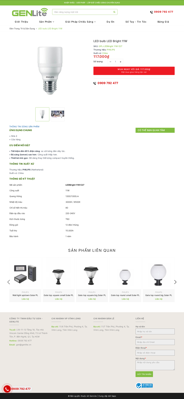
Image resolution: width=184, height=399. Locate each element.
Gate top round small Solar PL (125, 295)
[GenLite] (30, 12)
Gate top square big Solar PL (92, 295)
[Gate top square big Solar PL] (92, 273)
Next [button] (175, 282)
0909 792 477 (107, 83)
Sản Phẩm (46, 21)
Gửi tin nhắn (144, 374)
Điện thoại (141, 348)
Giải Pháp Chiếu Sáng (79, 21)
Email (139, 337)
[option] (50, 70)
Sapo (114, 396)
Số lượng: (98, 61)
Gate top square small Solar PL (58, 295)
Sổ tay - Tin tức (135, 21)
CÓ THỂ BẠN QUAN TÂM (151, 130)
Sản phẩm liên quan (92, 250)
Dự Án (111, 21)
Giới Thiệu (21, 21)
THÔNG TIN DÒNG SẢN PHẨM (24, 126)
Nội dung (141, 358)
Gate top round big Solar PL (158, 295)
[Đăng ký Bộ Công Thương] (144, 385)
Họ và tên (140, 326)
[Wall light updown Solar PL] (25, 273)
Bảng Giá (163, 21)
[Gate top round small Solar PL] (125, 273)
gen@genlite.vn (23, 344)
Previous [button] (8, 282)
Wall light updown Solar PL (25, 295)
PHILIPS (25, 292)
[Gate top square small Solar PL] (58, 273)
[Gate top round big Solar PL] (159, 273)
